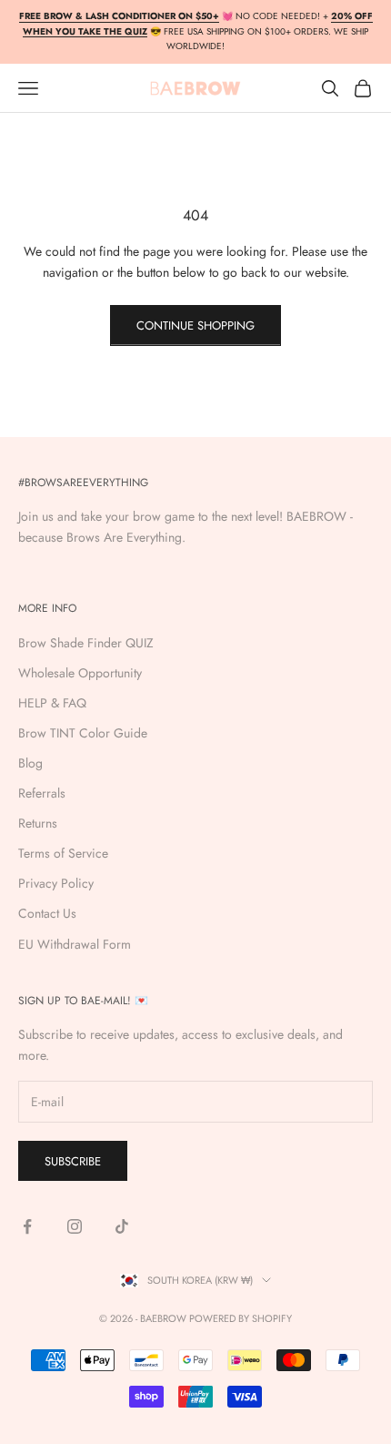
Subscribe (73, 1161)
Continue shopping (195, 325)
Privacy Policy (56, 883)
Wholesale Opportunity (80, 673)
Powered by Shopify (240, 1318)
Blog (30, 763)
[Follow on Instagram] (74, 1226)
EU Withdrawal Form (74, 944)
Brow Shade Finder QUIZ (86, 643)
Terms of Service (63, 853)
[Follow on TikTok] (122, 1226)
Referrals (41, 793)
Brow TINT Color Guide (82, 733)
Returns (37, 823)
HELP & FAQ (52, 703)
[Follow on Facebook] (27, 1226)
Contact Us (47, 913)
